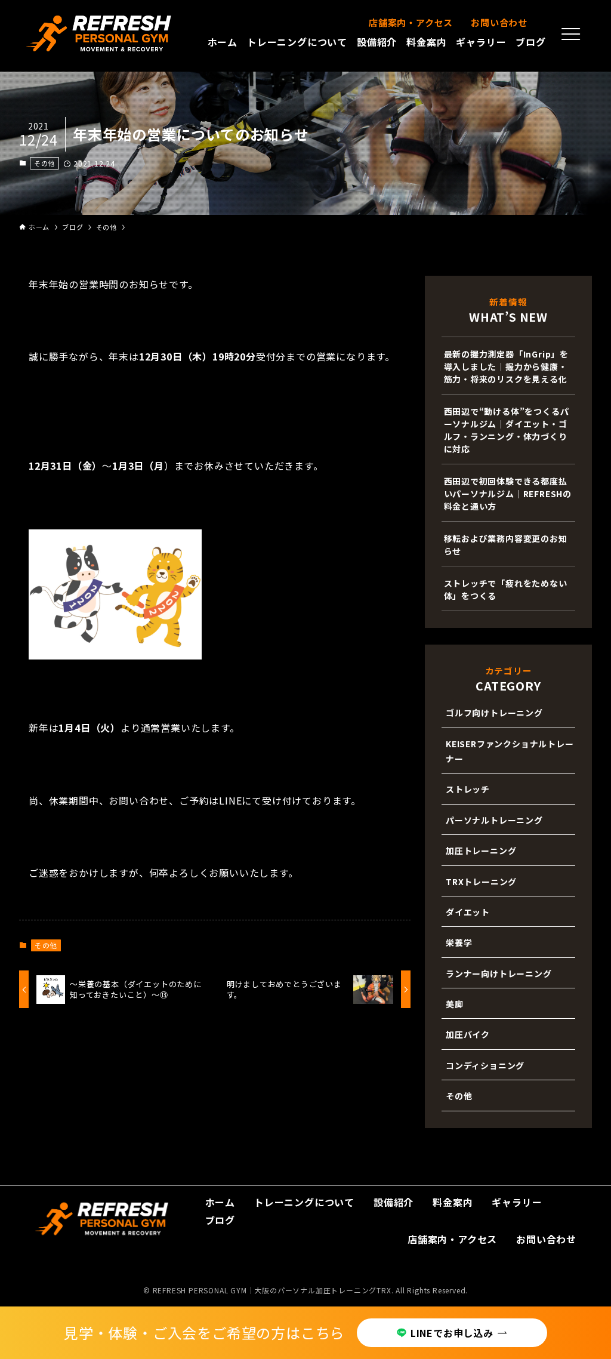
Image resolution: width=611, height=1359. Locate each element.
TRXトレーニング (481, 881)
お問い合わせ (499, 22)
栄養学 (459, 942)
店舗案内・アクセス (411, 22)
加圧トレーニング (481, 850)
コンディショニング (485, 1065)
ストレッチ (468, 789)
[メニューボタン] (571, 34)
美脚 (455, 1004)
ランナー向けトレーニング (499, 973)
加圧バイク (468, 1034)
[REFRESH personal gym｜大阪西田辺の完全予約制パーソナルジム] (99, 33)
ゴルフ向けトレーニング (494, 713)
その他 (44, 163)
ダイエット (468, 912)
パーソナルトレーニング (494, 820)
